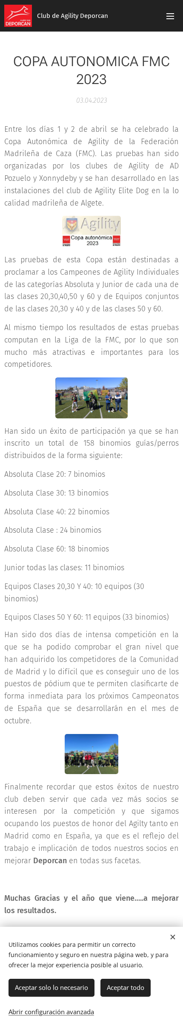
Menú (170, 15)
